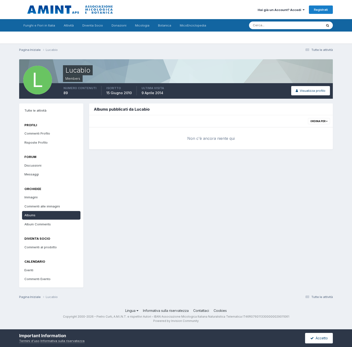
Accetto (321, 338)
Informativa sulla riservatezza (166, 311)
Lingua (130, 311)
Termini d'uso (29, 341)
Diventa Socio (92, 25)
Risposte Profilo (36, 142)
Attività (69, 25)
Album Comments (37, 224)
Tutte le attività (35, 110)
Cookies (220, 311)
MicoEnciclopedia (193, 25)
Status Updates (305, 25)
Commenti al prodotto (40, 247)
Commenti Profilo (37, 133)
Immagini (31, 197)
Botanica (164, 25)
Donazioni (119, 25)
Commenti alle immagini (42, 206)
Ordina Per (318, 121)
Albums (29, 215)
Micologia (142, 25)
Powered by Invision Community (176, 321)
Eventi (28, 270)
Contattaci (201, 311)
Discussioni (32, 165)
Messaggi (31, 174)
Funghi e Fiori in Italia (39, 25)
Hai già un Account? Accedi (280, 10)
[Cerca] (327, 25)
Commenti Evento (37, 279)
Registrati (321, 9)
